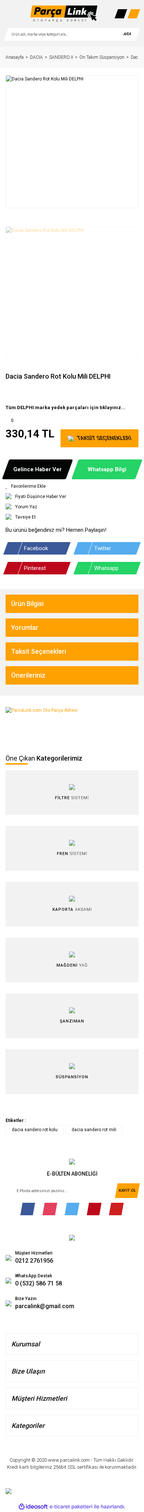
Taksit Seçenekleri (38, 651)
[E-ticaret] (71, 1507)
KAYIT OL (127, 1190)
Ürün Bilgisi (27, 603)
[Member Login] (120, 13)
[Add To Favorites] (72, 486)
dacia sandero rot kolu (35, 1129)
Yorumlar (24, 627)
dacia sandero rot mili (94, 1129)
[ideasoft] (33, 1506)
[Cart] (133, 13)
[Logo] (63, 14)
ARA (127, 34)
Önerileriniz (28, 675)
